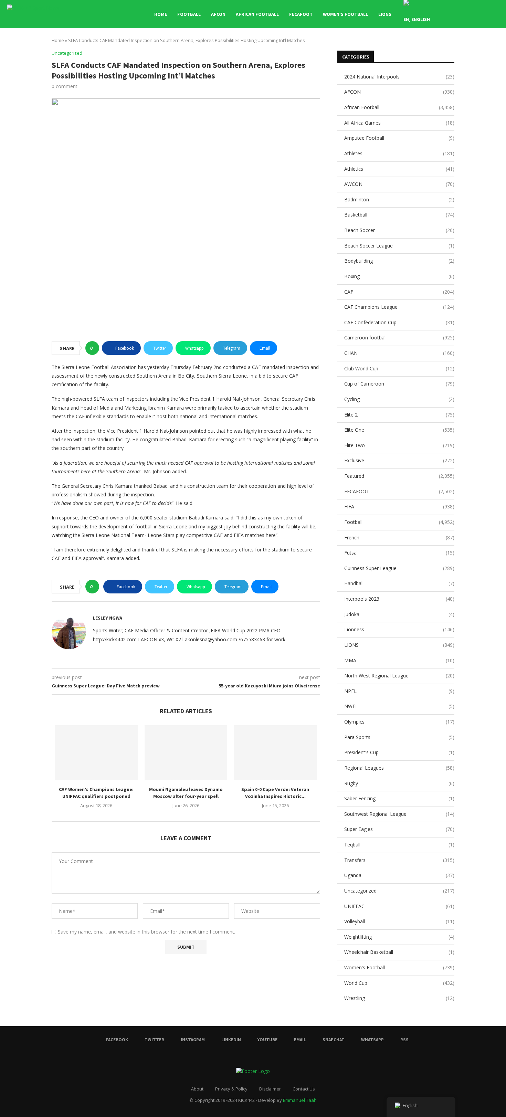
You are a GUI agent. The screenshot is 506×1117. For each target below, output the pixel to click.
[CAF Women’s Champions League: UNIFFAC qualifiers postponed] (96, 752)
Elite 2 (399, 414)
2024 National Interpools (399, 76)
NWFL (399, 706)
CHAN (399, 353)
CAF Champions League (399, 307)
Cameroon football (399, 337)
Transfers (399, 860)
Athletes (399, 153)
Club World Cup (399, 368)
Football (189, 14)
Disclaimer (270, 1089)
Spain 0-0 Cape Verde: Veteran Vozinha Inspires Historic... (275, 792)
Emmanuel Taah (300, 1100)
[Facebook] (458, 14)
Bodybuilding (399, 260)
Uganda (399, 875)
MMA (399, 660)
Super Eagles (399, 829)
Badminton (399, 199)
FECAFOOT (301, 14)
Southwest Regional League (399, 814)
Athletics (399, 169)
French (399, 537)
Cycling (399, 399)
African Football (257, 14)
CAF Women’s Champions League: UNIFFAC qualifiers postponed (96, 792)
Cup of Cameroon (399, 383)
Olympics (399, 721)
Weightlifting (399, 937)
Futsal (399, 552)
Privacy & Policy (231, 1089)
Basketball (399, 214)
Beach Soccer (399, 230)
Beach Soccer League (399, 245)
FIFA (399, 506)
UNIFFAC (399, 906)
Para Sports (399, 737)
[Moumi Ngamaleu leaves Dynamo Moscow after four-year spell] (186, 752)
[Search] (495, 14)
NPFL (399, 691)
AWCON (399, 184)
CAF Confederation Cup (399, 322)
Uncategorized (399, 890)
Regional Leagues (399, 768)
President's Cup (399, 752)
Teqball (399, 844)
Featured (399, 476)
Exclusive (399, 460)
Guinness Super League (399, 568)
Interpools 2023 (399, 599)
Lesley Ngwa (107, 618)
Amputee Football (399, 138)
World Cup (399, 983)
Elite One (399, 429)
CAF (399, 291)
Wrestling (399, 998)
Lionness (399, 629)
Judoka (399, 614)
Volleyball (399, 921)
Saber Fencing (399, 798)
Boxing (399, 276)
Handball (399, 583)
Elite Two (399, 445)
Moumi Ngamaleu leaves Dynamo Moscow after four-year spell (186, 792)
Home (160, 14)
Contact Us (304, 1089)
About (197, 1089)
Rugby (399, 783)
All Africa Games (399, 122)
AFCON (218, 14)
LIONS (384, 14)
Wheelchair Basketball (399, 952)
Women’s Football (345, 14)
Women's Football (399, 967)
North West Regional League (399, 675)
